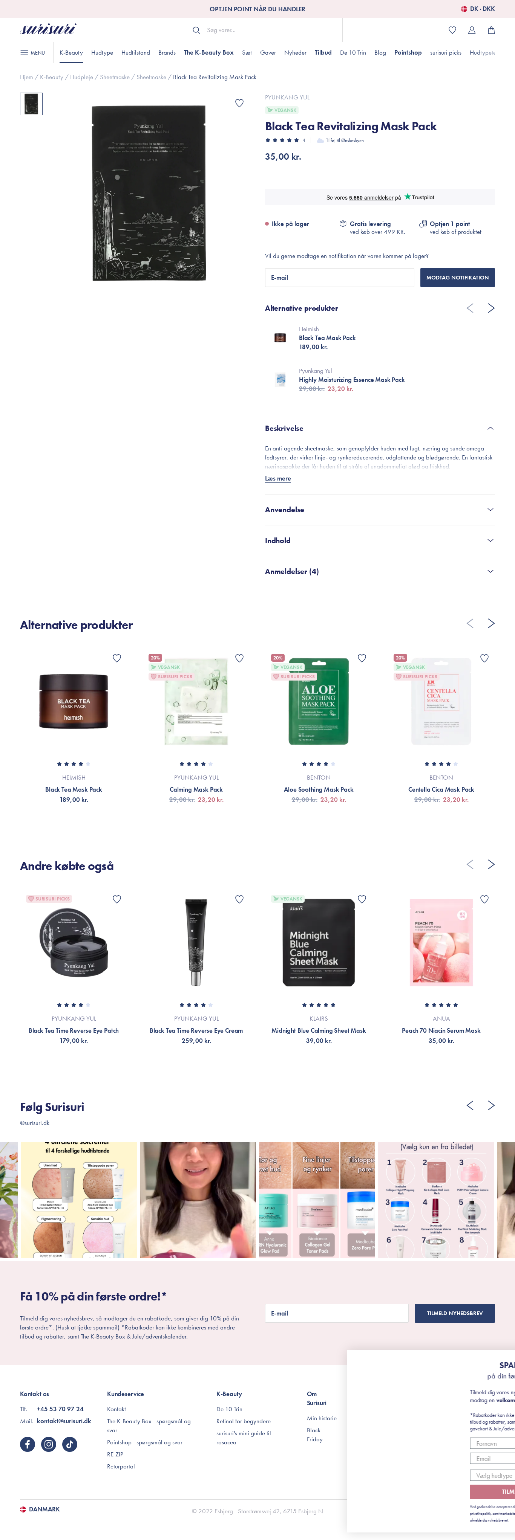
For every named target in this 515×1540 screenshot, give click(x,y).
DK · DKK (482, 9)
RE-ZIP (115, 1454)
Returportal (121, 1466)
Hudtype (102, 52)
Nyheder (295, 52)
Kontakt (116, 1409)
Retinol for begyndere (243, 1421)
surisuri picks (445, 52)
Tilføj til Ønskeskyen (345, 140)
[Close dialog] (497, 1359)
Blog (380, 52)
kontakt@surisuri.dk (64, 1421)
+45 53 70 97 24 (60, 1409)
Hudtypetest (485, 52)
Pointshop (408, 52)
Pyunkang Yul (287, 97)
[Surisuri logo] (48, 30)
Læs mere (278, 478)
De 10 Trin (353, 52)
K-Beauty (71, 52)
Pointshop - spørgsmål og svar (144, 1442)
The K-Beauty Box (209, 52)
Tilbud (323, 52)
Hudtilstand (135, 52)
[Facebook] (27, 1444)
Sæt (247, 52)
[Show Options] (490, 1475)
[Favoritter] (239, 103)
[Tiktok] (69, 1444)
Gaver (268, 52)
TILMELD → (451, 1492)
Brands (167, 52)
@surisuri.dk (34, 1123)
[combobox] (449, 1475)
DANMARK (44, 1509)
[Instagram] (48, 1444)
